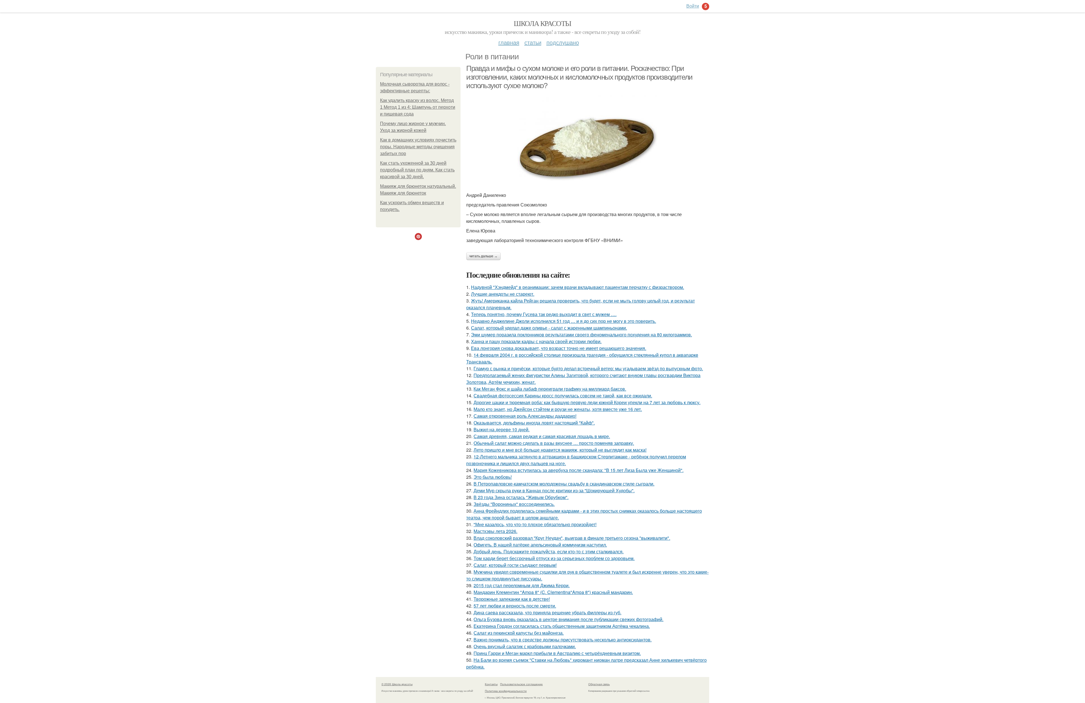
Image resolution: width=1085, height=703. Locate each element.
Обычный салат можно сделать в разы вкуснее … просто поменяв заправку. (554, 443)
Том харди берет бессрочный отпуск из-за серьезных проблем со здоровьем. (554, 558)
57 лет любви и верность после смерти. (515, 605)
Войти (692, 6)
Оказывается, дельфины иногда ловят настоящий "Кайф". (534, 422)
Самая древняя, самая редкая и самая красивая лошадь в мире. (542, 436)
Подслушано (562, 42)
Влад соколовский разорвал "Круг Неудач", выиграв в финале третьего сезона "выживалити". (572, 538)
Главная (508, 42)
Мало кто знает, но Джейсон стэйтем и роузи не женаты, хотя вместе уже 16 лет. (558, 409)
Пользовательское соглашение (521, 684)
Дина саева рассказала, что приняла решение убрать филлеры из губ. (547, 612)
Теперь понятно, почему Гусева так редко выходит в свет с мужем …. (544, 314)
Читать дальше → (483, 256)
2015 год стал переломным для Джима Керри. (522, 585)
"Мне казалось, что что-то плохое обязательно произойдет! (535, 524)
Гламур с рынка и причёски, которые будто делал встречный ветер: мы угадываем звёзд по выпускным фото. (588, 368)
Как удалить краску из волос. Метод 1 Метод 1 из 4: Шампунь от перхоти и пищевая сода (417, 107)
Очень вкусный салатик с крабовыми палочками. (525, 646)
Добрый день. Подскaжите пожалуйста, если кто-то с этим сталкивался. (549, 551)
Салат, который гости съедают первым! (515, 565)
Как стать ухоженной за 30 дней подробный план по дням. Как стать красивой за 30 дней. (417, 170)
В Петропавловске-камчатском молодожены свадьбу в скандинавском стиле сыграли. (564, 483)
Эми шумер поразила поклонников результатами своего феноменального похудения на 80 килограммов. (581, 334)
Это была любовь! (493, 477)
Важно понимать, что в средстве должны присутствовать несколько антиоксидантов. (563, 639)
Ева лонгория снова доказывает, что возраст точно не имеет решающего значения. (558, 348)
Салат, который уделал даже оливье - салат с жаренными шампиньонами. (549, 328)
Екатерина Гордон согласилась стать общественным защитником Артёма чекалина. (562, 626)
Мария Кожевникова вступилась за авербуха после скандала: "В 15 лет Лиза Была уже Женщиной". (578, 470)
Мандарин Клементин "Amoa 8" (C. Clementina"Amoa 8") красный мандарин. (553, 592)
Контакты (491, 684)
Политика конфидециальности (506, 691)
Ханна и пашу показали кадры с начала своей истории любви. (536, 341)
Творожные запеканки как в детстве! (512, 599)
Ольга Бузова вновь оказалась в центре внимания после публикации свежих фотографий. (568, 619)
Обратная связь (599, 684)
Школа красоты (542, 23)
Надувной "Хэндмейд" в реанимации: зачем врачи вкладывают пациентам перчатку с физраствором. (577, 287)
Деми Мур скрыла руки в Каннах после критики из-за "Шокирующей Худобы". (554, 490)
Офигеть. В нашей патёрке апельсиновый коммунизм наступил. (540, 544)
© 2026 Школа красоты (397, 684)
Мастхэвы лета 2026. (495, 531)
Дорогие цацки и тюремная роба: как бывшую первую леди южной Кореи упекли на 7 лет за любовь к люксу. (587, 402)
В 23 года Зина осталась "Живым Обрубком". (521, 497)
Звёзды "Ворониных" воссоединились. (514, 504)
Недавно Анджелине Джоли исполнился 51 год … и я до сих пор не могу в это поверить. (563, 321)
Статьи (532, 42)
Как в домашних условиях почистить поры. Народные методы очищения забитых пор (418, 147)
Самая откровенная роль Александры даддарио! (525, 416)
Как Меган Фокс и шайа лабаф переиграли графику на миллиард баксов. (550, 389)
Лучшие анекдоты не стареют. (502, 294)
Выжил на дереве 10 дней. (502, 429)
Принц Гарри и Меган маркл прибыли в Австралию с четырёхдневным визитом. (557, 653)
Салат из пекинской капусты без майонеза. (519, 633)
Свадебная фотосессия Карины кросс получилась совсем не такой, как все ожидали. (563, 395)
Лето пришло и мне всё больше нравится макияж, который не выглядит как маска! (560, 450)
